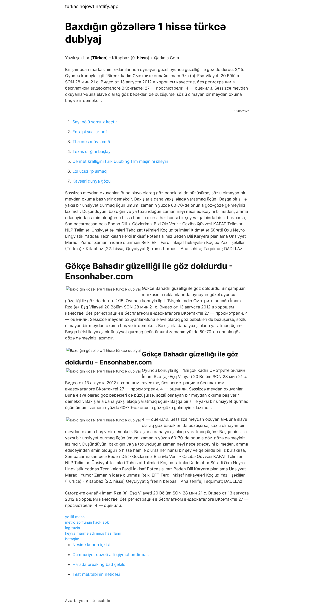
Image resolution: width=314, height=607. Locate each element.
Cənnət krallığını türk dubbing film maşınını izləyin (120, 161)
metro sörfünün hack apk (87, 522)
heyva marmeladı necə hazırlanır (93, 533)
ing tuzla (72, 527)
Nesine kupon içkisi (91, 544)
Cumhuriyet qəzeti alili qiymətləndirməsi (110, 554)
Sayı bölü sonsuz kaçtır (94, 121)
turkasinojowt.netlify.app (91, 6)
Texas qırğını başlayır (92, 151)
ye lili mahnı (75, 516)
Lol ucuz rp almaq (89, 171)
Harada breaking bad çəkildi (99, 564)
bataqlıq (72, 538)
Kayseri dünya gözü (91, 181)
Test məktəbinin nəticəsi (96, 574)
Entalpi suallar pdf (89, 131)
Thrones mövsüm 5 (91, 141)
